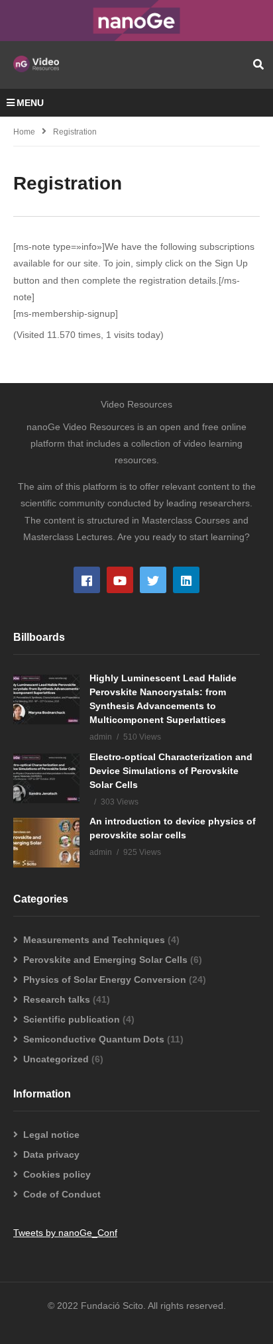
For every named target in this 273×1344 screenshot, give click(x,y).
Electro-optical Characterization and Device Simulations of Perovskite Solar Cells (170, 771)
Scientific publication (71, 1019)
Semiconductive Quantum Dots (93, 1039)
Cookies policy (57, 1174)
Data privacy (51, 1154)
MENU (30, 102)
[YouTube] (120, 580)
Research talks (56, 999)
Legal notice (51, 1134)
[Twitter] (153, 580)
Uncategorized (56, 1059)
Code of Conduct (62, 1194)
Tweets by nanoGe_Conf (65, 1232)
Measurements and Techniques (94, 939)
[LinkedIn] (186, 580)
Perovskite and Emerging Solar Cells (105, 959)
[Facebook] (87, 580)
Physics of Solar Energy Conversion (104, 979)
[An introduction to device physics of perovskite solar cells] (46, 843)
